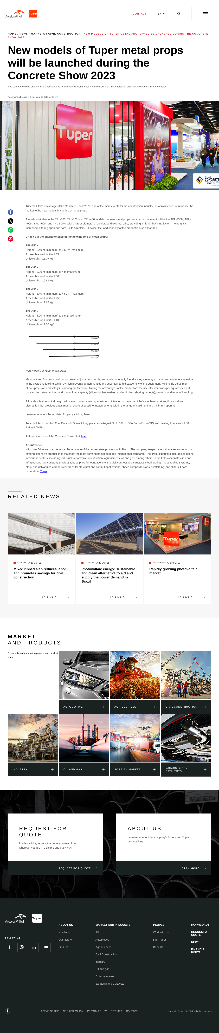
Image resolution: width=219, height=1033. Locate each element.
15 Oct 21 (104, 563)
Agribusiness (103, 947)
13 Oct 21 (36, 563)
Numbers (64, 932)
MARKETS (38, 33)
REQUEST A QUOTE (199, 933)
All (97, 932)
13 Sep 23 (175, 563)
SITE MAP (116, 1011)
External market (104, 976)
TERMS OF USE (50, 1011)
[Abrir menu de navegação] (205, 13)
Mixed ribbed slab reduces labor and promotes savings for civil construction (40, 573)
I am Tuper (159, 939)
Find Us (63, 947)
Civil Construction (64, 33)
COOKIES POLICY (73, 1011)
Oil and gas (102, 968)
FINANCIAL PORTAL (198, 951)
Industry (100, 961)
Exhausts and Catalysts (109, 983)
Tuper (43, 471)
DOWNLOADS (200, 924)
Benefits (158, 947)
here (84, 436)
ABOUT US (66, 924)
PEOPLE (158, 924)
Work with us (161, 932)
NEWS (195, 942)
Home (12, 33)
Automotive (102, 939)
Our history (65, 939)
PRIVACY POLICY (97, 1011)
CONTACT (140, 13)
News (24, 33)
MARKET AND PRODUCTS (113, 924)
